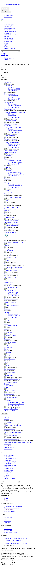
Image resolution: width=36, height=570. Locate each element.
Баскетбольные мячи (14, 160)
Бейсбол (7, 167)
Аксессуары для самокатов (12, 127)
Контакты (7, 444)
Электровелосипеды (10, 124)
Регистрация (8, 17)
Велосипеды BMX (14, 89)
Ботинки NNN (12, 294)
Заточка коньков (9, 429)
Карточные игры (9, 372)
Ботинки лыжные (10, 290)
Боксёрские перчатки (11, 274)
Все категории (9, 25)
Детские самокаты (10, 135)
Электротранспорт (10, 28)
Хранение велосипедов (11, 439)
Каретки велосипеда (14, 105)
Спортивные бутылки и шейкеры (14, 242)
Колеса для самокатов (15, 130)
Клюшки (7, 309)
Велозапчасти (8, 102)
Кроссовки (7, 400)
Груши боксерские (10, 257)
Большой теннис (9, 359)
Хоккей (6, 190)
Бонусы (6, 417)
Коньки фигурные (14, 315)
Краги (10, 192)
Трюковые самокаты (10, 150)
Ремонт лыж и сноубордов (12, 425)
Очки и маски (8, 204)
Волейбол (7, 170)
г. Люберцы (4, 55)
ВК (5, 61)
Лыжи (6, 324)
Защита (6, 260)
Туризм (6, 45)
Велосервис (8, 422)
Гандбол (7, 179)
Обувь (6, 46)
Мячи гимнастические (11, 222)
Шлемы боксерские (10, 270)
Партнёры (7, 445)
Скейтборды (8, 41)
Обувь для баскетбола (11, 409)
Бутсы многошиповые (11, 397)
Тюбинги (7, 339)
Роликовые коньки (10, 35)
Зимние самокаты (10, 302)
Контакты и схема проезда (12, 508)
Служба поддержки (7, 503)
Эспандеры (8, 249)
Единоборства (8, 38)
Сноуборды (8, 332)
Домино (7, 365)
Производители (9, 509)
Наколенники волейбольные (17, 174)
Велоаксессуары (9, 94)
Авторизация (8, 15)
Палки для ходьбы (10, 385)
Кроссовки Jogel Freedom (16, 404)
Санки (6, 329)
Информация (5, 495)
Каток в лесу (8, 449)
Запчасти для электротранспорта (14, 112)
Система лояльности (10, 511)
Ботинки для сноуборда (11, 287)
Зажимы (10, 129)
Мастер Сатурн (9, 447)
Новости (7, 500)
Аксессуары (12, 115)
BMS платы (12, 114)
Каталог (3, 514)
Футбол (6, 182)
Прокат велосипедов (10, 435)
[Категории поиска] (1, 452)
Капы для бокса (9, 264)
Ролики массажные (10, 232)
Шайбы (6, 345)
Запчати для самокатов (11, 142)
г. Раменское (4, 53)
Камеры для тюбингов (11, 305)
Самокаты (7, 30)
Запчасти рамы (13, 104)
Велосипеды (8, 85)
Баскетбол (7, 159)
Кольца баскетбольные (15, 162)
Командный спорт (10, 31)
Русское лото (8, 375)
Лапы (6, 280)
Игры (6, 43)
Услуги (6, 419)
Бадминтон (7, 352)
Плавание (7, 33)
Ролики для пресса (10, 229)
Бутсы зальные (9, 394)
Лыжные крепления (10, 325)
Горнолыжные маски (11, 299)
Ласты (6, 200)
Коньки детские (13, 314)
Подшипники (12, 145)
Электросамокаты (10, 120)
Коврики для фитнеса (11, 220)
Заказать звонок (9, 58)
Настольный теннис (10, 382)
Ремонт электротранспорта (12, 432)
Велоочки (11, 97)
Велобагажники (13, 95)
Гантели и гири (9, 217)
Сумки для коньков (10, 335)
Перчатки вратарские (15, 185)
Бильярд (7, 355)
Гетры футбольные (14, 184)
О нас (6, 498)
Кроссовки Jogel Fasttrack (16, 402)
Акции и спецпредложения (13, 506)
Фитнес (6, 36)
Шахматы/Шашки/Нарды (12, 379)
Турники (7, 245)
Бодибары (7, 214)
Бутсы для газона (9, 390)
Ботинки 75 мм (13, 292)
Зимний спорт (8, 40)
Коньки (6, 312)
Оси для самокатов (14, 144)
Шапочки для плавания (11, 207)
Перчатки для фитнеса (11, 225)
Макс (6, 59)
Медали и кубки (9, 48)
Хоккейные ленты (10, 342)
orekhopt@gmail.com (10, 532)
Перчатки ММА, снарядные (13, 267)
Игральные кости (9, 369)
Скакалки (7, 239)
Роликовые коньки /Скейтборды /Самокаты (18, 442)
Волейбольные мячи (14, 172)
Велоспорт (7, 26)
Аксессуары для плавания (12, 197)
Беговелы (11, 87)
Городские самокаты (10, 139)
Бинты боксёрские (10, 277)
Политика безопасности (12, 4)
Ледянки (7, 320)
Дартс (6, 362)
